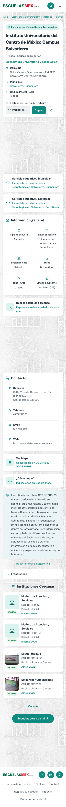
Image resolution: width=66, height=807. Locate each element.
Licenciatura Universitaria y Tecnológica (32, 17)
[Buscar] (50, 5)
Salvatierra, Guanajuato (24, 85)
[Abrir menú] (60, 5)
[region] (33, 145)
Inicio (5, 17)
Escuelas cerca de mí (33, 799)
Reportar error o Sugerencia (33, 563)
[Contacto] (50, 774)
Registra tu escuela (26, 791)
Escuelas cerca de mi (31, 718)
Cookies (40, 784)
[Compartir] (51, 110)
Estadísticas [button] (19, 574)
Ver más (33, 706)
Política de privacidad (18, 784)
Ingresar (47, 791)
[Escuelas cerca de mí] (59, 774)
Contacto (55, 784)
